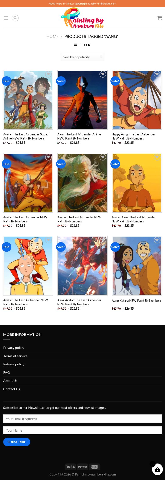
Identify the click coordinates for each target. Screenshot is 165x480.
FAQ (6, 372)
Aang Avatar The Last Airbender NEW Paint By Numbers (79, 302)
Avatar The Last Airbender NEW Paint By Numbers (25, 219)
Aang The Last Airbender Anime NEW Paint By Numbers (79, 136)
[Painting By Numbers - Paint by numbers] (82, 18)
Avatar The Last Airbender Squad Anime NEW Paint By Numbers (26, 136)
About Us (10, 380)
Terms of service (15, 356)
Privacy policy (13, 347)
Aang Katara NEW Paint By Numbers (137, 300)
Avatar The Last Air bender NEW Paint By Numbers (25, 302)
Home (52, 36)
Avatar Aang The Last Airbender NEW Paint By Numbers (134, 219)
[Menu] (5, 18)
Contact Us (11, 389)
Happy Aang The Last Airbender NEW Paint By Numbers (133, 136)
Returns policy (13, 364)
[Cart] (159, 18)
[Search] (15, 18)
